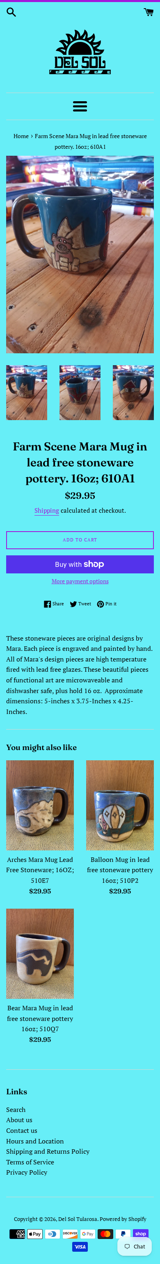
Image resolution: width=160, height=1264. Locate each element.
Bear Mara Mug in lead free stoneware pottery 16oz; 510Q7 (40, 1018)
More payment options (80, 581)
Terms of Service (30, 1161)
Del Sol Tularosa (77, 1219)
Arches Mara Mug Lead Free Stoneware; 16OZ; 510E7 (40, 870)
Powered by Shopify (123, 1219)
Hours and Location (35, 1141)
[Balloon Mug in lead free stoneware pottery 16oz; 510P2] (120, 805)
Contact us (21, 1130)
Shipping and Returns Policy (47, 1151)
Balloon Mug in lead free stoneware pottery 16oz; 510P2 (120, 870)
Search (15, 1109)
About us (19, 1119)
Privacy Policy (26, 1172)
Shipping (46, 510)
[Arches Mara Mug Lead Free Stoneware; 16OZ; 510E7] (40, 805)
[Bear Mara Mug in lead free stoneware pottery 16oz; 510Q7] (40, 954)
